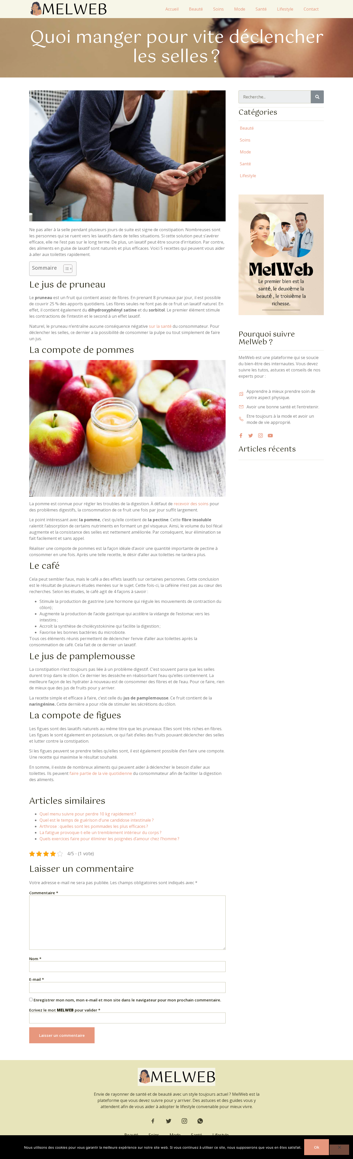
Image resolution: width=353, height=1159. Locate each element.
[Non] (339, 1150)
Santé (261, 9)
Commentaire (43, 893)
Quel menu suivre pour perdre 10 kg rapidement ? (88, 814)
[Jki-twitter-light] (168, 1121)
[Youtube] (270, 435)
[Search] (317, 96)
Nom (35, 959)
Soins (218, 9)
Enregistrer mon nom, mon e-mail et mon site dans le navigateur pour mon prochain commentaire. (127, 1000)
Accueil (172, 9)
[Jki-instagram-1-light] (260, 435)
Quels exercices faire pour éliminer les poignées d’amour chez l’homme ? (109, 839)
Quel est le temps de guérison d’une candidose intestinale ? (97, 820)
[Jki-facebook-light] (241, 435)
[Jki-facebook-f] (153, 1121)
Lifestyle (285, 9)
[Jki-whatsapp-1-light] (200, 1121)
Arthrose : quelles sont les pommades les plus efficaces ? (94, 826)
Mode (239, 9)
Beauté (196, 9)
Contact (311, 9)
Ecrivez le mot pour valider (64, 1010)
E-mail (36, 979)
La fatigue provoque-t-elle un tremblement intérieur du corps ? (101, 832)
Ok (316, 1147)
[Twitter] (250, 435)
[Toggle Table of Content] (65, 268)
